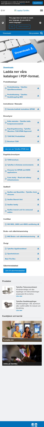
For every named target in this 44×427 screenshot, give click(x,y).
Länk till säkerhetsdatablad (15, 271)
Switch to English (23, 26)
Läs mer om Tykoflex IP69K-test (17, 149)
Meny (41, 10)
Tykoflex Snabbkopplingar (26, 301)
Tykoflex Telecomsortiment (26, 287)
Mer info (23, 3)
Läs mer (19, 296)
